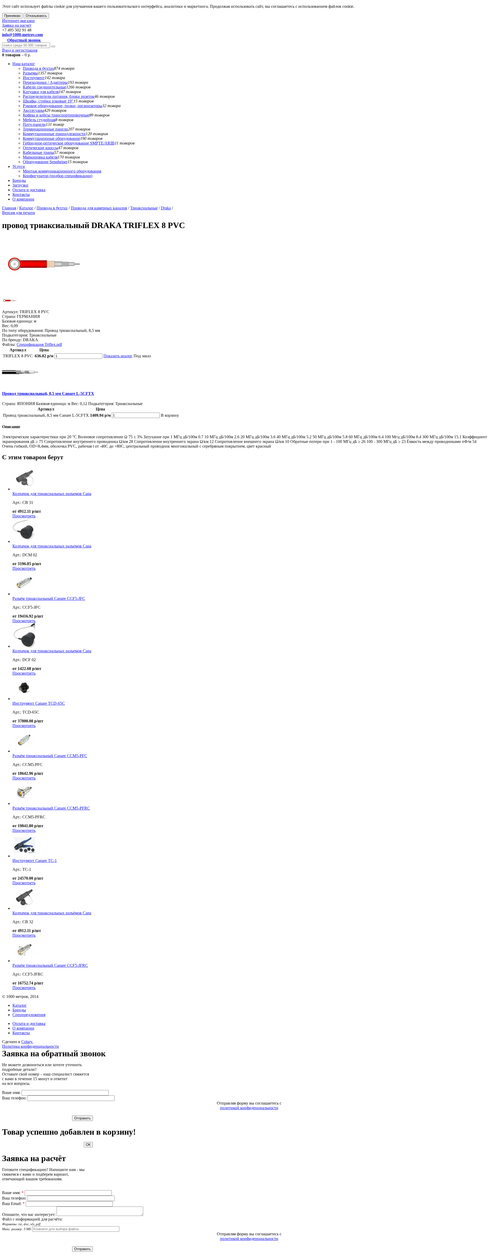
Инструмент (34, 78)
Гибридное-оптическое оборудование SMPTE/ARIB (69, 143)
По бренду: (12, 340)
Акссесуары (33, 110)
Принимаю (12, 16)
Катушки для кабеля (41, 92)
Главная (9, 208)
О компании (23, 199)
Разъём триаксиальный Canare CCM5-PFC (49, 756)
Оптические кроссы (40, 148)
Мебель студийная (39, 120)
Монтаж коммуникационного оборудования (62, 171)
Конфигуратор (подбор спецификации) (57, 176)
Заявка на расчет (16, 25)
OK (88, 1145)
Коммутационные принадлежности (54, 134)
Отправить (82, 1118)
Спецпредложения (28, 1014)
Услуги (18, 166)
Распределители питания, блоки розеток (58, 96)
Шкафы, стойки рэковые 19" (48, 101)
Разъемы (30, 73)
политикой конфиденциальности (249, 1108)
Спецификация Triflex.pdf (39, 344)
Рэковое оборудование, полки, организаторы (62, 106)
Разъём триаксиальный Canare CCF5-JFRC (50, 965)
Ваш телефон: (14, 1098)
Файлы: (9, 344)
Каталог (26, 208)
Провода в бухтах (38, 68)
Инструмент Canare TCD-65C (38, 703)
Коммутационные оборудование (51, 138)
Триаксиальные (144, 208)
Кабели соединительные (44, 87)
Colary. (27, 1041)
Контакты (21, 194)
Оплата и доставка (28, 190)
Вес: (6, 326)
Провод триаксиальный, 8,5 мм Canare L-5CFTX (48, 393)
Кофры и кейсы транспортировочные (56, 115)
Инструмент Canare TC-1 (34, 860)
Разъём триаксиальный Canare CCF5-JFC (48, 598)
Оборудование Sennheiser (45, 162)
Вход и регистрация (19, 50)
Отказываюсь (36, 16)
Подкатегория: (15, 335)
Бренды (19, 180)
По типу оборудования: (23, 330)
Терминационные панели (45, 129)
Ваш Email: (13, 1203)
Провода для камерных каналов (99, 208)
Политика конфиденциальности (30, 1046)
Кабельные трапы (38, 152)
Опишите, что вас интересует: (29, 1214)
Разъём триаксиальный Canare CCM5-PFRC (51, 808)
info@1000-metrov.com (22, 34)
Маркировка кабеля (40, 157)
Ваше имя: (11, 1092)
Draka (166, 208)
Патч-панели (34, 124)
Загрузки (20, 185)
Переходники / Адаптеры (45, 82)
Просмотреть (24, 516)
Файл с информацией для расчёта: (32, 1224)
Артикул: (10, 312)
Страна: (9, 316)
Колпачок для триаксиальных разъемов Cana (51, 493)
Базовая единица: (17, 321)
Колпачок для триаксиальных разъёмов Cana (51, 913)
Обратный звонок (24, 40)
